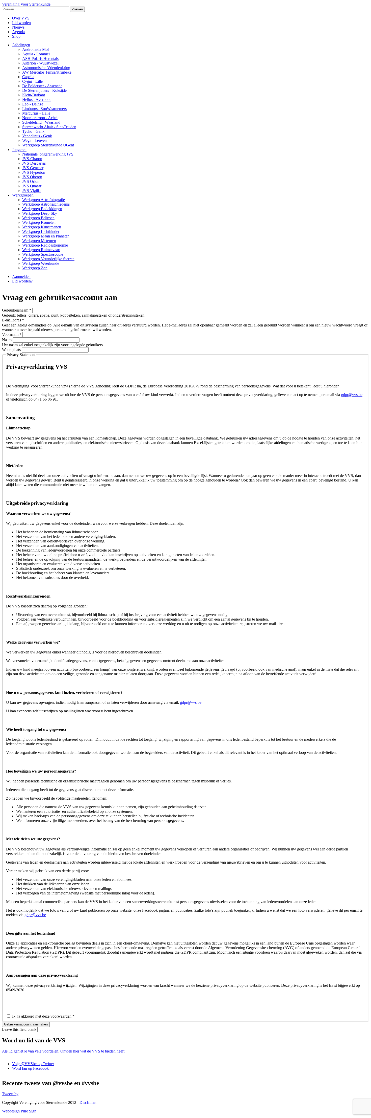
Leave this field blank (19, 1029)
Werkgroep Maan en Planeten (45, 236)
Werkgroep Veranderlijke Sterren (48, 259)
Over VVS (21, 18)
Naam (7, 340)
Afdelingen (21, 45)
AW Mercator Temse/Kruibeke (46, 72)
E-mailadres (13, 320)
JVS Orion (30, 181)
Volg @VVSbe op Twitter (33, 1064)
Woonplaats (12, 349)
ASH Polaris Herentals (40, 58)
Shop (16, 36)
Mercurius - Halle (36, 113)
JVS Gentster (32, 168)
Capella (28, 77)
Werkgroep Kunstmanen (41, 227)
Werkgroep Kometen (39, 222)
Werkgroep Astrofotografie (43, 200)
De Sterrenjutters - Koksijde (44, 90)
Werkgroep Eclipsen (38, 218)
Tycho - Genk (33, 131)
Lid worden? (22, 281)
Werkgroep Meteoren (39, 240)
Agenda (18, 32)
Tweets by (10, 1094)
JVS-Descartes (34, 163)
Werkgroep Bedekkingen (42, 209)
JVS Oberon (32, 177)
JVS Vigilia (31, 190)
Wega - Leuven (34, 140)
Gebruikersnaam (16, 310)
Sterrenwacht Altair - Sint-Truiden (49, 127)
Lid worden (21, 22)
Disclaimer (88, 1102)
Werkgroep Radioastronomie (45, 245)
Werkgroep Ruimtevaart (41, 250)
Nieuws (18, 27)
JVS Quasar (31, 186)
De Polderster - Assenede (42, 86)
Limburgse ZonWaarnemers (44, 108)
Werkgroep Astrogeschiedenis (46, 204)
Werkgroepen (23, 195)
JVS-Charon (32, 159)
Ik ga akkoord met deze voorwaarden (43, 1016)
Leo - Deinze (32, 104)
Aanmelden (21, 276)
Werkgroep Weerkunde (40, 263)
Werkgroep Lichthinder (40, 231)
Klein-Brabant (33, 95)
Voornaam (11, 334)
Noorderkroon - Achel (40, 118)
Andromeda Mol (35, 49)
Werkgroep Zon (34, 268)
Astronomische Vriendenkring (46, 67)
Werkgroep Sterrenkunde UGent (48, 145)
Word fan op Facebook (30, 1068)
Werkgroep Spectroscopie (42, 254)
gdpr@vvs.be (351, 394)
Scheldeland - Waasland (41, 122)
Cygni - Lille (32, 81)
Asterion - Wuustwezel (40, 63)
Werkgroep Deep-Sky (39, 213)
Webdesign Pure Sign (19, 1111)
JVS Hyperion (33, 172)
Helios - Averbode (36, 99)
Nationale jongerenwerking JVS (47, 154)
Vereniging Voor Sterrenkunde (26, 4)
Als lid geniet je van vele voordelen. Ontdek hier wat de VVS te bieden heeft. (63, 1051)
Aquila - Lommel (36, 54)
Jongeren (19, 149)
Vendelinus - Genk (37, 136)
